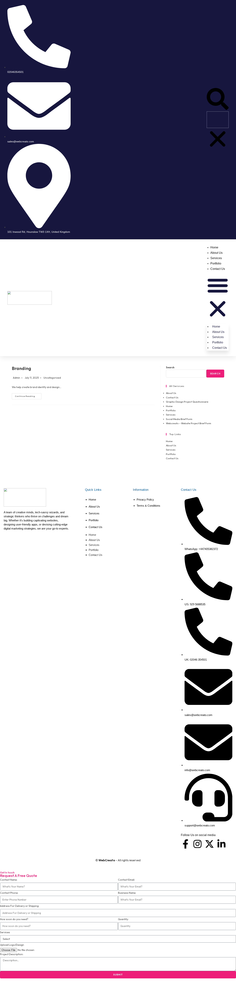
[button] (218, 99)
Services (216, 258)
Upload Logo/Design (12, 944)
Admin (16, 377)
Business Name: (127, 892)
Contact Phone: (9, 892)
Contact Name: (8, 879)
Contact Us (217, 268)
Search (170, 367)
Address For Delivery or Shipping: (19, 906)
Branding (21, 368)
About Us (216, 252)
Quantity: (123, 919)
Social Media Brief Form (179, 419)
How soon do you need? (14, 919)
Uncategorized (52, 377)
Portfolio (215, 263)
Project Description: (11, 954)
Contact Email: (126, 879)
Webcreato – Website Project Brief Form (188, 423)
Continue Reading (28, 395)
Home (214, 247)
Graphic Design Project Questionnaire (187, 401)
